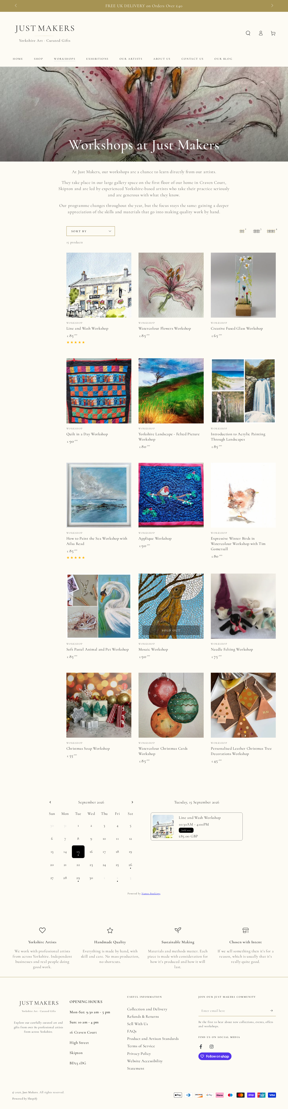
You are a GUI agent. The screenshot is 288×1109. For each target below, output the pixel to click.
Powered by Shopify (25, 1098)
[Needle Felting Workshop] (243, 606)
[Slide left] (16, 6)
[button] (248, 33)
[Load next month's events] (132, 802)
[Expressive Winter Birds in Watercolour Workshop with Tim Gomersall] (243, 495)
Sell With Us (137, 1023)
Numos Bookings (150, 893)
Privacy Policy (139, 1053)
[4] (271, 231)
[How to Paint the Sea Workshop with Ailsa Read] (98, 495)
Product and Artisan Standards (153, 1038)
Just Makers (30, 1092)
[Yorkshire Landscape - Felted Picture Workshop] (171, 390)
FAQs (132, 1031)
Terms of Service (141, 1046)
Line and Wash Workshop (200, 817)
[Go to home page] (44, 33)
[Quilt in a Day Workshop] (98, 390)
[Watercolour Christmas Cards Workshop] (171, 705)
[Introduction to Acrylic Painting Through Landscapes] (243, 390)
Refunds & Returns (143, 1016)
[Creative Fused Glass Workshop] (243, 285)
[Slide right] (272, 6)
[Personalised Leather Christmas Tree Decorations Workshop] (243, 705)
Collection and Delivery (147, 1009)
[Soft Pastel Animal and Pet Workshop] (98, 606)
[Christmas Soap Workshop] (98, 705)
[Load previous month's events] (50, 802)
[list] (144, 948)
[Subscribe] (273, 1010)
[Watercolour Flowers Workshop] (171, 285)
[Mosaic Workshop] (171, 606)
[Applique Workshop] (171, 495)
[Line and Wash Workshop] (98, 285)
